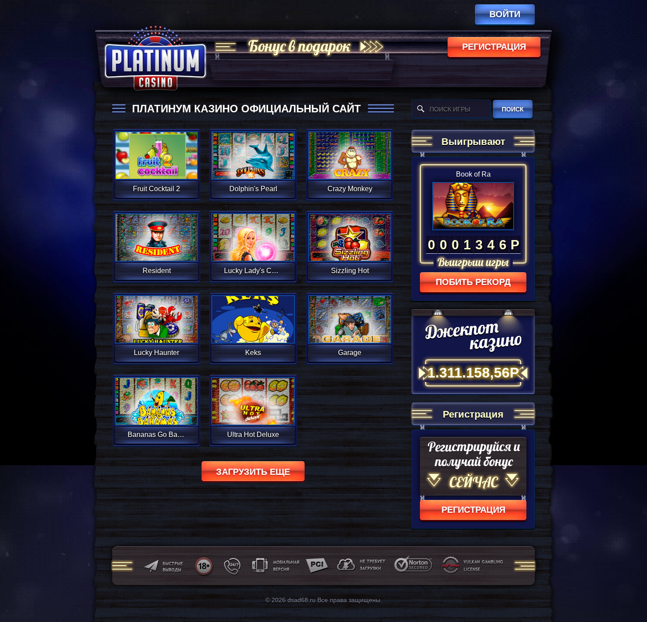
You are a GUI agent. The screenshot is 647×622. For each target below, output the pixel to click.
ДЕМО (156, 166)
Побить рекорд (473, 282)
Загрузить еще (253, 472)
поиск (513, 109)
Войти (504, 14)
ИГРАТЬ (156, 149)
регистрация (494, 47)
